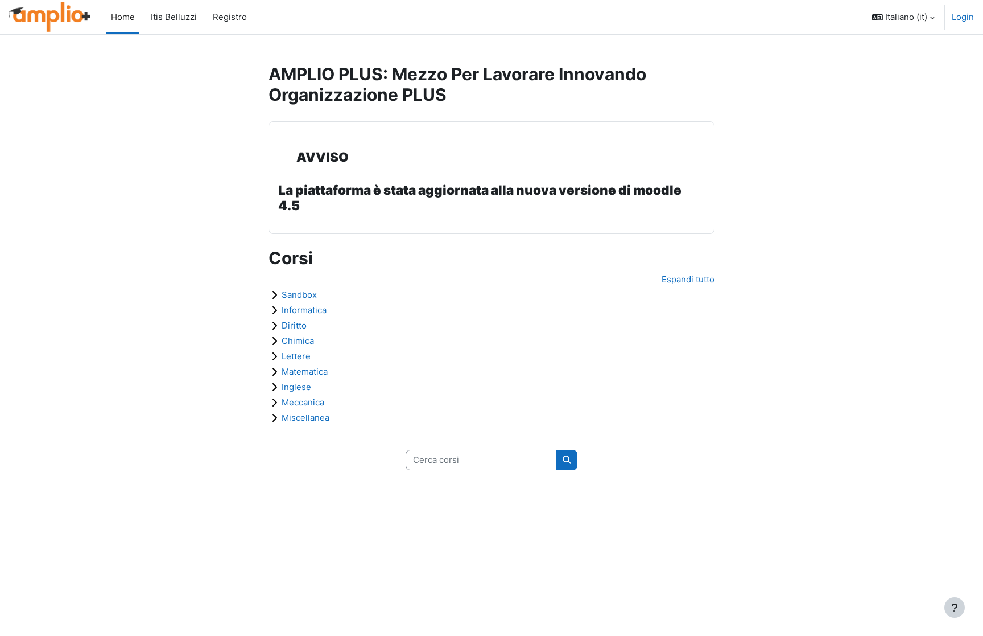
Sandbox (299, 294)
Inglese (296, 386)
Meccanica (303, 402)
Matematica (305, 371)
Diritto (294, 325)
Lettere (296, 356)
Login (963, 16)
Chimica (298, 340)
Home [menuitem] (123, 16)
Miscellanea (305, 417)
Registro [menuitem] (226, 16)
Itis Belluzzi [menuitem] (170, 16)
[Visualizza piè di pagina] (954, 607)
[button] (903, 17)
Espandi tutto (688, 279)
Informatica (304, 310)
